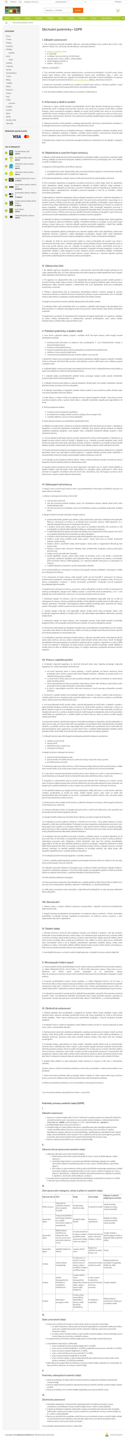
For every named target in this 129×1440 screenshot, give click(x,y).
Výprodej (9, 123)
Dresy (8, 36)
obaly (11, 59)
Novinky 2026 (11, 120)
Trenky (8, 39)
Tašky (8, 100)
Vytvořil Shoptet (116, 1435)
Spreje (8, 69)
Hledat (78, 10)
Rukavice (9, 90)
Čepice (8, 93)
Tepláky (9, 83)
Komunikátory (11, 73)
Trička (8, 76)
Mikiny (8, 80)
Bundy (8, 86)
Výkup (8, 116)
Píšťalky (9, 49)
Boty (8, 96)
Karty (8, 56)
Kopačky (9, 46)
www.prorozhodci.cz (55, 51)
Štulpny (9, 43)
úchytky (12, 53)
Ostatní (9, 110)
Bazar (8, 113)
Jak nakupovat (61, 2)
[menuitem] (7, 18)
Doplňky (9, 106)
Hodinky (9, 63)
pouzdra (12, 103)
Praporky (9, 66)
